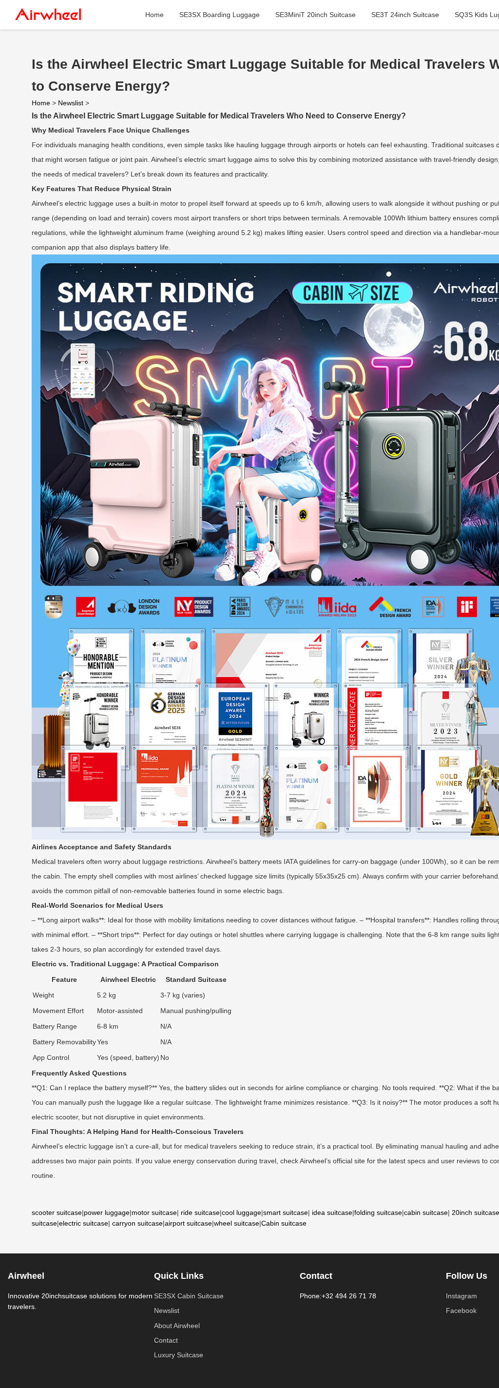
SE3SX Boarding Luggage (219, 15)
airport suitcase (188, 1223)
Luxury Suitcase (178, 1355)
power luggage (107, 1212)
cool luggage (241, 1212)
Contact (166, 1340)
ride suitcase (200, 1212)
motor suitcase (154, 1212)
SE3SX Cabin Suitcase (189, 1296)
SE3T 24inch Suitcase (405, 15)
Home (154, 15)
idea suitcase (332, 1212)
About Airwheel (177, 1325)
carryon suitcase (137, 1223)
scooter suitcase (57, 1212)
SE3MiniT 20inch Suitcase (315, 15)
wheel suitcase (236, 1223)
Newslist (70, 103)
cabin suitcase (426, 1212)
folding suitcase (378, 1212)
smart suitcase (285, 1212)
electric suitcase (83, 1223)
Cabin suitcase (284, 1223)
